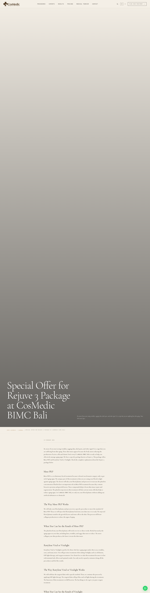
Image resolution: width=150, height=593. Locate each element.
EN (121, 4)
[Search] (117, 4)
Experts (52, 4)
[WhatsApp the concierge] (145, 588)
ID (125, 4)
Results (61, 4)
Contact (95, 4)
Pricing (70, 4)
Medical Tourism (83, 4)
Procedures (41, 4)
